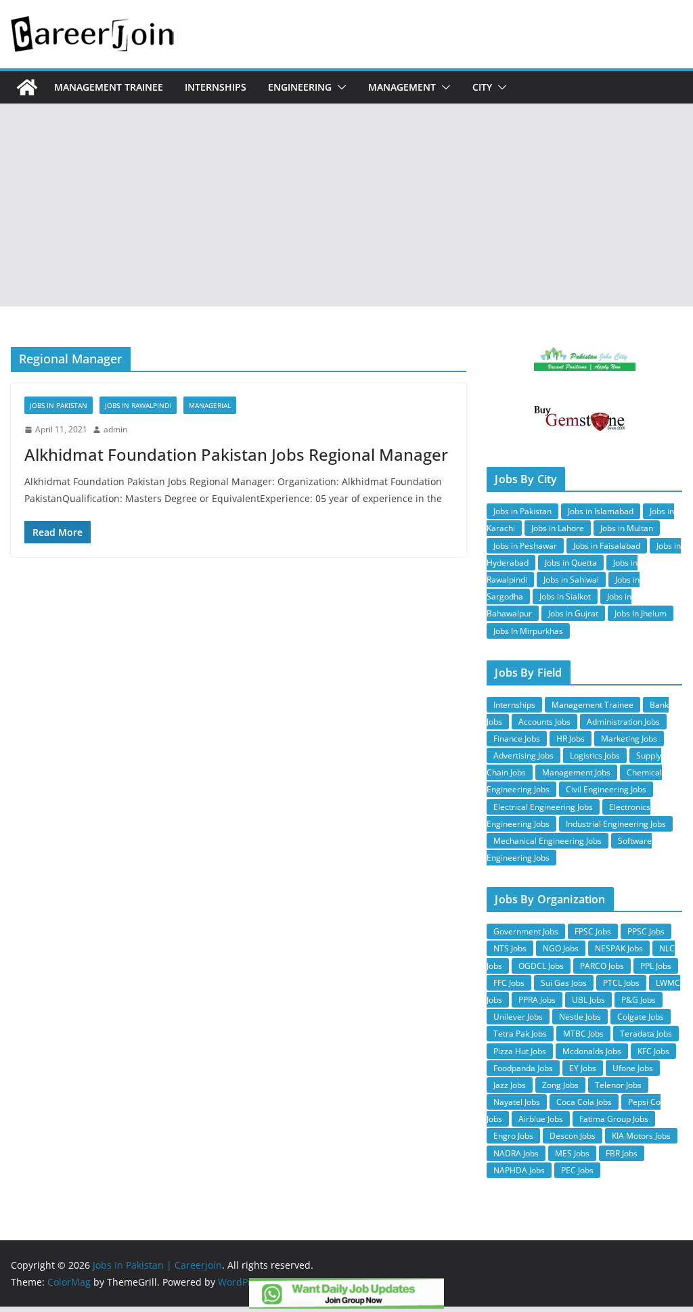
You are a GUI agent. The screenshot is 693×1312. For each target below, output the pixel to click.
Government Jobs (525, 931)
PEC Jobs (577, 1170)
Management (402, 87)
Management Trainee (108, 87)
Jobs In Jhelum (640, 613)
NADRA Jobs (516, 1153)
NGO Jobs (561, 948)
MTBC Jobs (583, 1033)
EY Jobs (582, 1068)
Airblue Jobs (540, 1119)
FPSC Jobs (593, 931)
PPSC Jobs (646, 931)
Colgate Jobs (640, 1016)
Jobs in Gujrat (573, 613)
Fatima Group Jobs (613, 1119)
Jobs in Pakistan (522, 511)
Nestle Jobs (580, 1016)
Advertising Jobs (523, 755)
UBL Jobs (588, 999)
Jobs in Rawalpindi (138, 405)
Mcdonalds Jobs (591, 1051)
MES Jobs (572, 1153)
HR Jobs (570, 738)
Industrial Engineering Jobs (616, 824)
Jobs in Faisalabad (606, 545)
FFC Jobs (508, 983)
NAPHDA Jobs (519, 1170)
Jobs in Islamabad (600, 511)
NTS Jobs (510, 948)
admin (115, 429)
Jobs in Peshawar (525, 545)
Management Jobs (576, 772)
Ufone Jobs (632, 1068)
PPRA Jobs (537, 999)
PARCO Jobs (602, 966)
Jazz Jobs (509, 1085)
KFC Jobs (653, 1051)
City (482, 87)
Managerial (210, 405)
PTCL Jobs (621, 983)
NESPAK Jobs (619, 948)
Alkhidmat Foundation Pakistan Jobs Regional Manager (236, 454)
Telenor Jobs (618, 1085)
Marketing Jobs (629, 738)
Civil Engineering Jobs (606, 789)
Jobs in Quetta (571, 562)
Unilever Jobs (518, 1016)
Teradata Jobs (646, 1033)
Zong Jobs (560, 1085)
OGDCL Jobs (541, 966)
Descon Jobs (573, 1135)
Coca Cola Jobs (584, 1102)
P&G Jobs (638, 999)
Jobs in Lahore (557, 528)
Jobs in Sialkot (565, 596)
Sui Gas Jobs (564, 983)
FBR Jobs (622, 1153)
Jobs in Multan (626, 528)
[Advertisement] (346, 205)
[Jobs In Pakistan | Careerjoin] (27, 87)
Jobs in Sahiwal (571, 579)
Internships (215, 87)
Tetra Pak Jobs (520, 1033)
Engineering (300, 87)
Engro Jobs (513, 1135)
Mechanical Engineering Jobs (547, 840)
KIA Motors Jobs (641, 1135)
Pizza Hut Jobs (519, 1051)
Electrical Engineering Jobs (543, 807)
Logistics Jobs (595, 755)
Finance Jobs (516, 738)
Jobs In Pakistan (58, 405)
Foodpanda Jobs (523, 1068)
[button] (339, 87)
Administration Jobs (623, 721)
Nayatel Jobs (516, 1102)
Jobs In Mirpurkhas (528, 631)
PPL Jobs (655, 966)
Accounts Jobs (544, 721)
